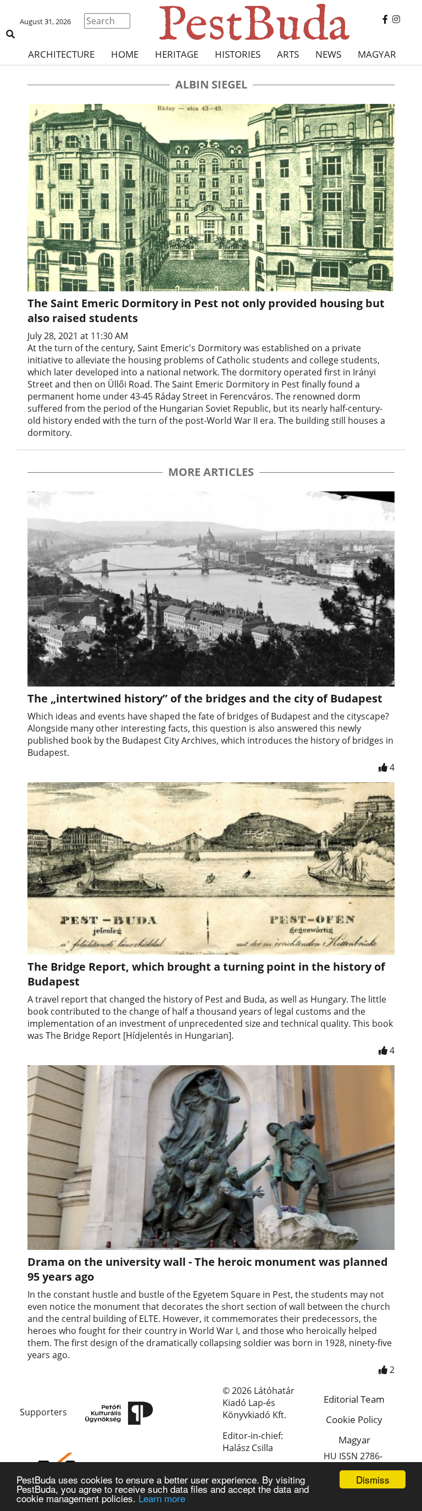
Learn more (161, 1498)
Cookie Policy (354, 1419)
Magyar (377, 54)
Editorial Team (354, 1399)
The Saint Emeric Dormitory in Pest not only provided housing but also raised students (206, 310)
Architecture (61, 54)
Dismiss (373, 1479)
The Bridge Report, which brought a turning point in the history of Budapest (206, 974)
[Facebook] (385, 19)
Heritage (176, 54)
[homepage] (211, 22)
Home (124, 54)
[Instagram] (396, 19)
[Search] (10, 34)
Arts (288, 54)
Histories (237, 54)
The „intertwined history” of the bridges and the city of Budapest (204, 698)
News (328, 54)
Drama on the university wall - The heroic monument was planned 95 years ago (207, 1269)
